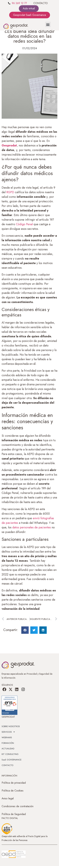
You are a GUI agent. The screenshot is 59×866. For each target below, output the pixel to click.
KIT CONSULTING (10, 754)
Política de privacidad (14, 783)
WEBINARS (7, 737)
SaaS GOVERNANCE (11, 759)
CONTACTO (40, 3)
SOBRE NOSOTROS (11, 726)
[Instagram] (23, 689)
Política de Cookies (12, 790)
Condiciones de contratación (17, 806)
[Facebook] (4, 689)
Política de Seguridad (14, 814)
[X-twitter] (10, 689)
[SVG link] (14, 854)
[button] (48, 24)
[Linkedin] (16, 689)
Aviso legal (8, 798)
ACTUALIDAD (8, 748)
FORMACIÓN (8, 743)
